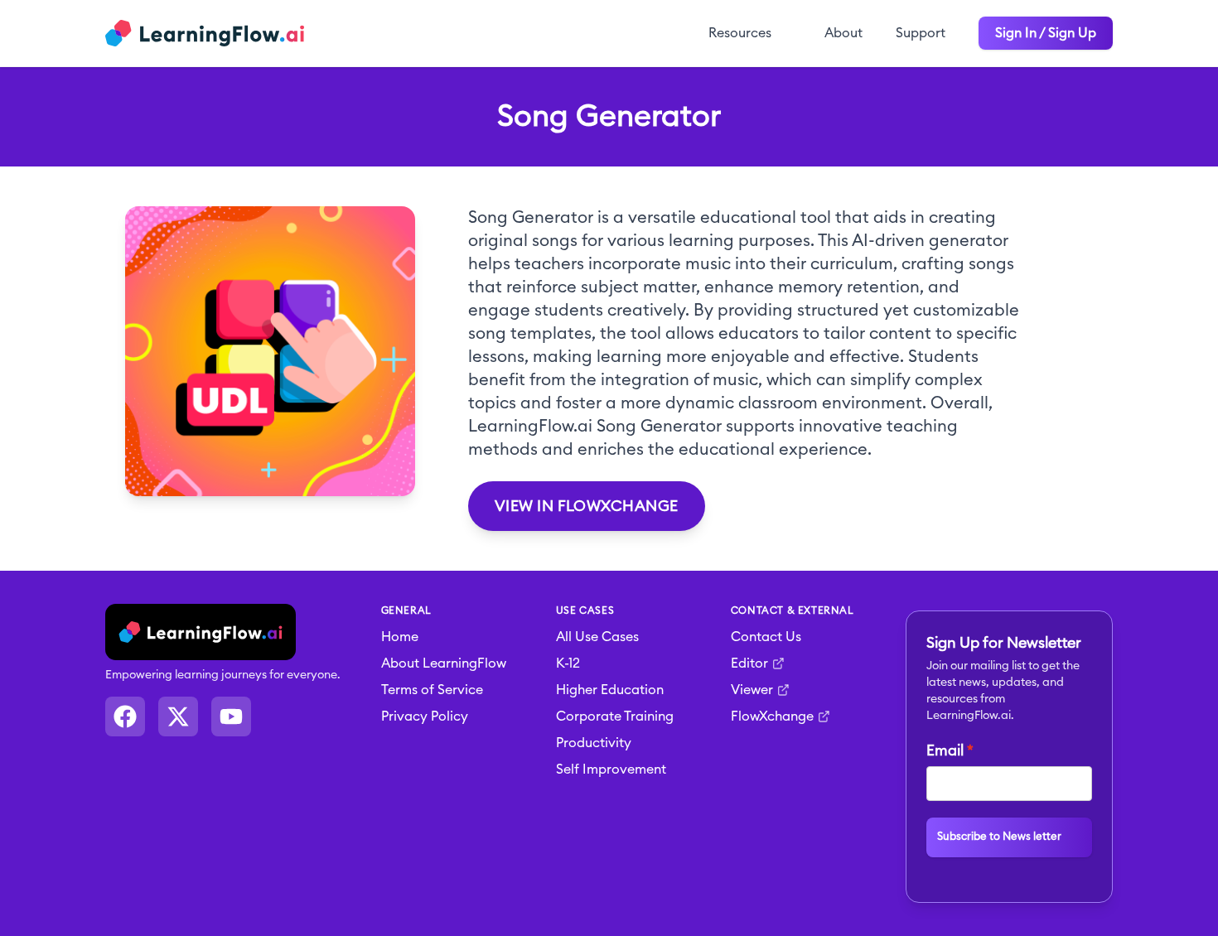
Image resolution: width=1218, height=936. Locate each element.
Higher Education (610, 690)
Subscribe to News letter (999, 837)
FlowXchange (772, 716)
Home (399, 637)
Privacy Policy (424, 716)
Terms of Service (432, 690)
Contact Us (766, 637)
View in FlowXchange (587, 506)
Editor (749, 663)
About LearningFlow (443, 663)
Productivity (593, 743)
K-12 (568, 663)
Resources (739, 33)
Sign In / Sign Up (1045, 33)
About (843, 33)
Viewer (752, 690)
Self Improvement (611, 769)
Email (945, 751)
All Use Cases (597, 637)
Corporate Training (615, 716)
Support (920, 33)
